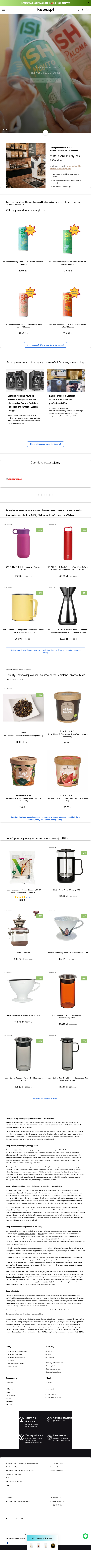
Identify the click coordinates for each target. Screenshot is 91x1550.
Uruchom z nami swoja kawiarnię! (18, 1501)
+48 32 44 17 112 (56, 1505)
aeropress (9, 1383)
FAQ (7, 1485)
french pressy (11, 1395)
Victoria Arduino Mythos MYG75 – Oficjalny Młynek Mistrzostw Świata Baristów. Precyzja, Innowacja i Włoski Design (23, 403)
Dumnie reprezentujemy (45, 460)
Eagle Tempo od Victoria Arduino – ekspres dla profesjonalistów (62, 399)
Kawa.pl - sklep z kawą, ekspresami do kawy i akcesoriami (30, 1118)
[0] (87, 10)
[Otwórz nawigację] (3, 10)
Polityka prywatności (13, 1474)
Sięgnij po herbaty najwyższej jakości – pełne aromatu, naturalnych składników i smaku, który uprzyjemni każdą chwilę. (45, 818)
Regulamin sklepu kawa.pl (15, 1467)
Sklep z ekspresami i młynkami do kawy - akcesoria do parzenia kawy (34, 1186)
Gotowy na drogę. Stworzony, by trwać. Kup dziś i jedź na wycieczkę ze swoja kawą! (45, 651)
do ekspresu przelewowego (15, 1357)
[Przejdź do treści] (45, 132)
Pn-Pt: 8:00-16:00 (56, 1463)
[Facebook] (6, 1518)
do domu (49, 1351)
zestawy (9, 1404)
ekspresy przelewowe (53, 1369)
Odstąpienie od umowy (14, 1481)
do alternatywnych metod (15, 1364)
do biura (48, 1354)
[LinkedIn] (22, 1518)
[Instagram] (11, 1518)
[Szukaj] (78, 10)
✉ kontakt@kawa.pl (57, 1501)
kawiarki (9, 1398)
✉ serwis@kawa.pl (56, 1467)
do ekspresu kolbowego (14, 1354)
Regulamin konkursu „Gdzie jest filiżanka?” (21, 1470)
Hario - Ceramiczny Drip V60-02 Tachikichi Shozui (67, 952)
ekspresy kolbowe (52, 1366)
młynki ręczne (51, 1394)
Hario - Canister (23, 952)
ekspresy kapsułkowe (53, 1372)
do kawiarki (10, 1361)
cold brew (9, 1389)
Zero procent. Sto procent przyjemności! (45, 345)
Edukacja (9, 1498)
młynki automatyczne (53, 1397)
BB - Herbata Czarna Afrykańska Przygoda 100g (23, 736)
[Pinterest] (16, 1518)
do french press (11, 1367)
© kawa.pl (9, 1535)
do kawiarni (50, 1357)
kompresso (10, 1401)
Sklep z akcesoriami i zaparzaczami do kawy (24, 1227)
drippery (9, 1392)
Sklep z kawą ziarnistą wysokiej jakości (22, 1146)
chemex (9, 1386)
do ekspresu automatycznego (16, 1351)
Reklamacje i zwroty (13, 1478)
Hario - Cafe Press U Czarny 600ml (67, 890)
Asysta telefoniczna (57, 1470)
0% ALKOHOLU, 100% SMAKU (45, 78)
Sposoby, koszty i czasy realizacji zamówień (22, 1463)
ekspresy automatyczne (54, 1363)
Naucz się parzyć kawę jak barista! (45, 444)
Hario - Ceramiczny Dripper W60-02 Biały (23, 1015)
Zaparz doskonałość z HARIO (45, 1098)
